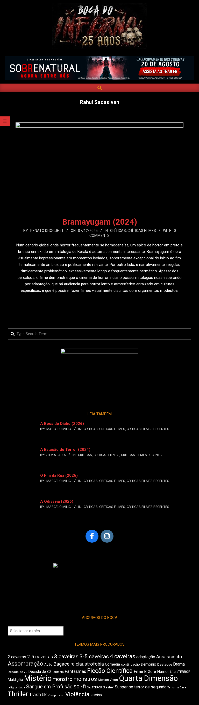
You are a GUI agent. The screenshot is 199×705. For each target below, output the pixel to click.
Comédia (112, 664)
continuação (130, 664)
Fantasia (58, 672)
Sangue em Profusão (49, 687)
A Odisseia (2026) (56, 501)
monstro (63, 679)
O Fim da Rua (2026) (59, 475)
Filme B (140, 671)
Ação (48, 664)
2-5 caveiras (40, 656)
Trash (35, 694)
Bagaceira (64, 664)
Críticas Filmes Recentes (148, 429)
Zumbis (96, 695)
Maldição (15, 679)
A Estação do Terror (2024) (65, 449)
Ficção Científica (110, 670)
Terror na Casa (176, 687)
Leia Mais (99, 301)
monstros (85, 679)
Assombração (25, 663)
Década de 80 (40, 671)
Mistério (38, 678)
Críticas (118, 231)
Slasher (108, 687)
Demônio (148, 664)
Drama (179, 664)
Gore (152, 671)
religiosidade (16, 687)
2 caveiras (17, 656)
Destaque (164, 664)
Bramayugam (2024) (99, 221)
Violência (77, 694)
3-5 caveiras (94, 656)
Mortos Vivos (108, 680)
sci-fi (80, 686)
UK (44, 695)
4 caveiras (122, 656)
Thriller (18, 694)
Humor (163, 671)
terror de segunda (150, 687)
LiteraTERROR (180, 672)
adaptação (145, 656)
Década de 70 (17, 672)
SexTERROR (94, 687)
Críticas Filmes (141, 231)
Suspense (124, 687)
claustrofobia (90, 664)
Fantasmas (75, 671)
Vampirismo (56, 695)
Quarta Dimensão (148, 678)
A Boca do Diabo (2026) (62, 423)
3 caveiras (66, 656)
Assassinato (169, 656)
